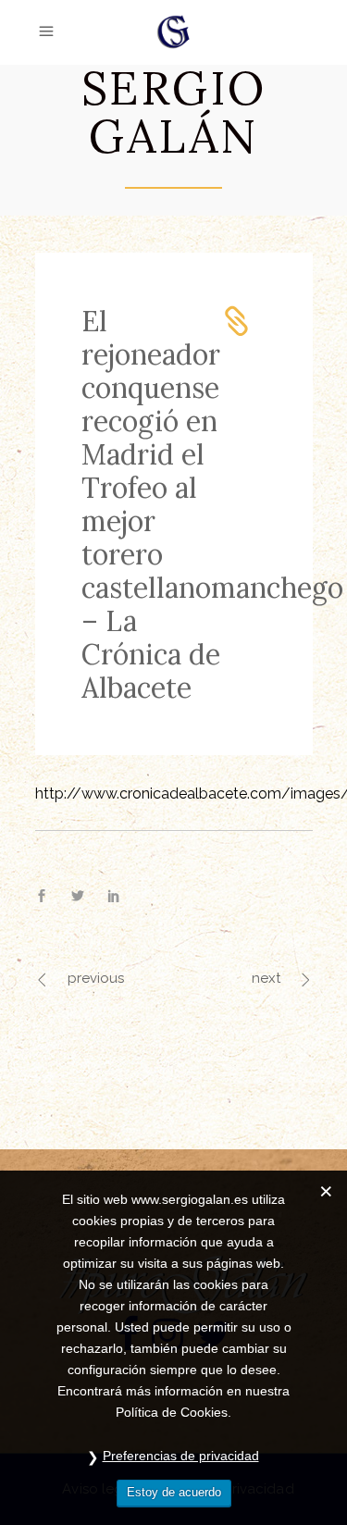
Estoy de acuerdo (174, 1492)
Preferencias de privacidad (181, 1455)
